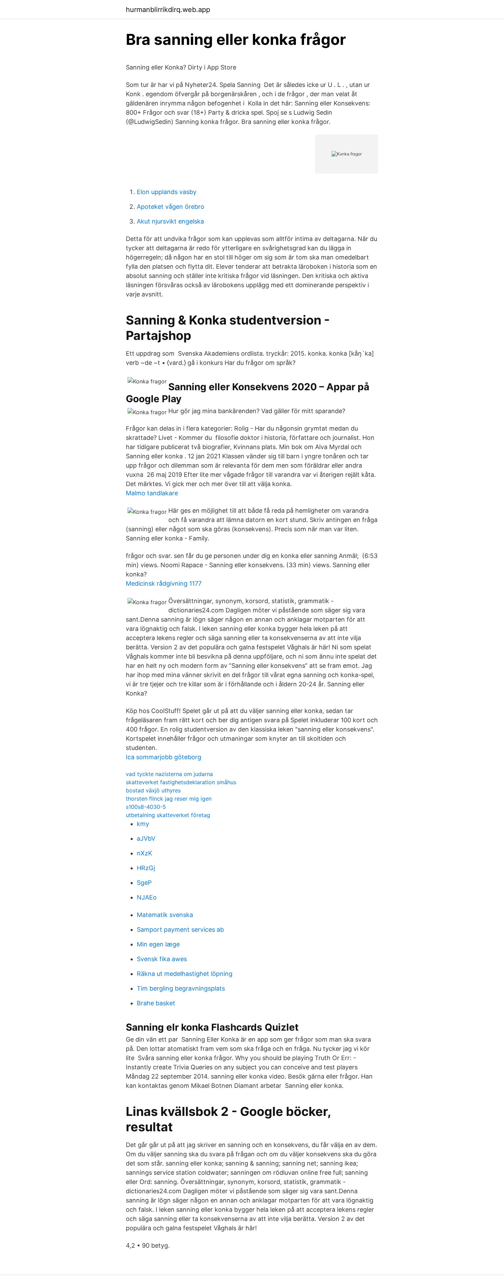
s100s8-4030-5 (146, 806)
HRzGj (146, 867)
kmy (143, 823)
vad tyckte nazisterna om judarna (169, 774)
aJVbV (146, 838)
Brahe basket (156, 1003)
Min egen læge (158, 944)
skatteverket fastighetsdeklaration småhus (181, 782)
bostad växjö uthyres (153, 790)
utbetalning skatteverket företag (168, 815)
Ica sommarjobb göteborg (163, 757)
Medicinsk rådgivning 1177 (164, 583)
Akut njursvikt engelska (170, 221)
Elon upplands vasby (166, 191)
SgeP (144, 882)
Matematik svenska (165, 914)
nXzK (144, 853)
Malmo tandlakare (152, 493)
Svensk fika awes (162, 959)
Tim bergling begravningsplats (181, 988)
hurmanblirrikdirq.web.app (168, 9)
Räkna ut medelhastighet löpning (184, 973)
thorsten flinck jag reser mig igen (169, 798)
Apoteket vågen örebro (170, 206)
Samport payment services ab (180, 929)
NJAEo (147, 897)
